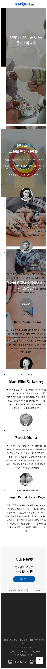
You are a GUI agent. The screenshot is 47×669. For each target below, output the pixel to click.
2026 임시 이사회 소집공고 (26, 590)
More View (24, 579)
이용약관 (23, 640)
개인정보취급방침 (10, 640)
